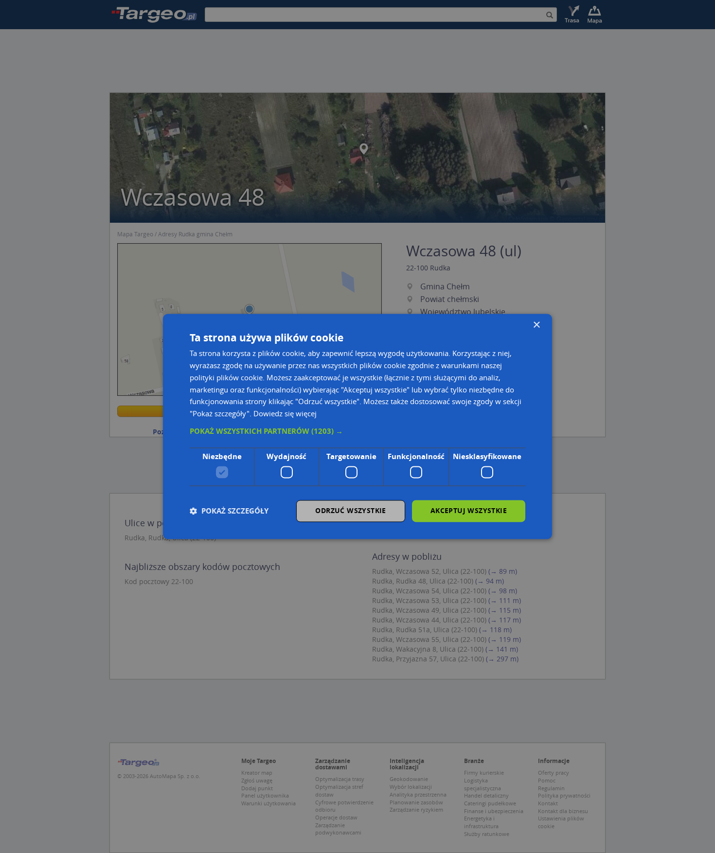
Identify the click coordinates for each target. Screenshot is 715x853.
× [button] (536, 325)
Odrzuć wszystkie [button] (350, 510)
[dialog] (357, 426)
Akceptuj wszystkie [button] (468, 510)
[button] (357, 431)
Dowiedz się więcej (285, 414)
